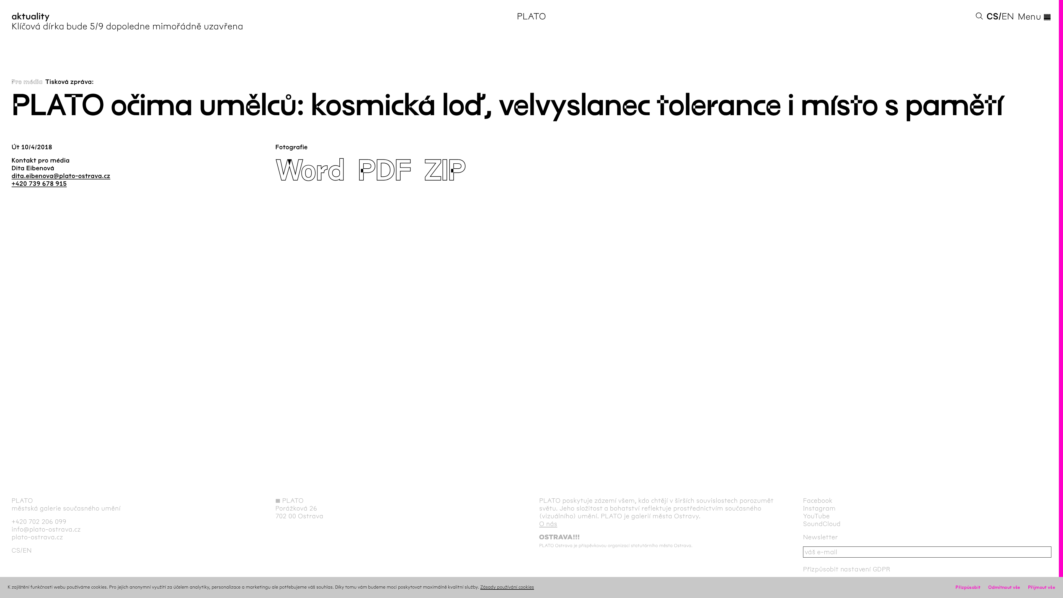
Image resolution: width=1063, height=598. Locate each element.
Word (309, 171)
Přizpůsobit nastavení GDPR (847, 569)
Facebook (818, 500)
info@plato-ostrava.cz (46, 529)
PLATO (531, 16)
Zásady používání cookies (507, 587)
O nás (548, 523)
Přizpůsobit (968, 587)
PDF (384, 171)
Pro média (27, 82)
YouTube (816, 516)
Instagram (819, 508)
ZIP (445, 171)
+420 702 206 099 (39, 521)
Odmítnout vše (1004, 587)
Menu (1034, 17)
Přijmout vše (1041, 587)
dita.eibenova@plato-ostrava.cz (61, 176)
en (1008, 16)
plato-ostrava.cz (37, 537)
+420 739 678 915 (39, 184)
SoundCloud (822, 523)
